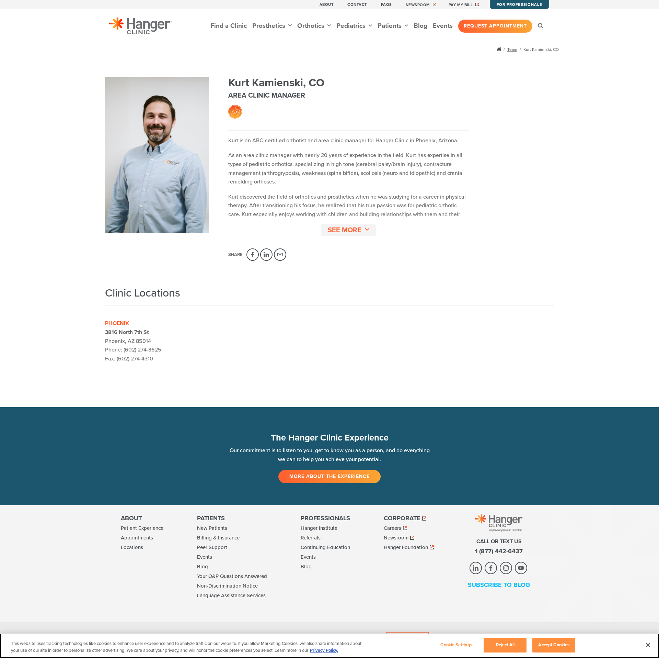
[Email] (280, 254)
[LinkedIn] (266, 254)
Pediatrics (351, 26)
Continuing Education (325, 547)
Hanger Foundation (406, 547)
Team (512, 49)
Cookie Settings (456, 645)
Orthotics (311, 26)
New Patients (212, 528)
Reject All (505, 645)
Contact (357, 4)
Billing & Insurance (218, 538)
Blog (420, 26)
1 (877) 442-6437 (499, 551)
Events (443, 26)
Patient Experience (142, 528)
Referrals (311, 538)
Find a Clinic (228, 26)
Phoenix (117, 323)
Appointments (137, 538)
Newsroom (418, 5)
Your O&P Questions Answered (232, 576)
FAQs (386, 4)
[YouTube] (521, 568)
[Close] (648, 645)
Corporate (402, 518)
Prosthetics (269, 26)
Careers (392, 528)
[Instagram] (506, 568)
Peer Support (212, 547)
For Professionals (519, 4)
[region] (329, 646)
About (327, 4)
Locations (132, 547)
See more (344, 230)
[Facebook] (252, 254)
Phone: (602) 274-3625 (133, 349)
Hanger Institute (319, 528)
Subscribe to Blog (499, 585)
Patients (390, 26)
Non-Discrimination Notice (227, 586)
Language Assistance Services (231, 595)
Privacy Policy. (324, 650)
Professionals (325, 518)
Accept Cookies (553, 645)
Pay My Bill (461, 5)
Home (499, 49)
